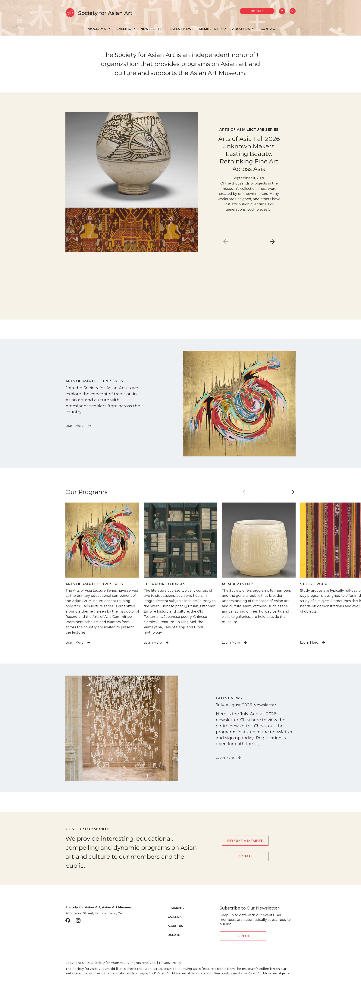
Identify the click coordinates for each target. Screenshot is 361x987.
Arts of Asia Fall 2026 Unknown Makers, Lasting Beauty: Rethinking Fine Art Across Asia (249, 153)
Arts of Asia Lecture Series (248, 130)
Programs (176, 908)
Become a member (245, 841)
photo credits (231, 973)
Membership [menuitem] (210, 29)
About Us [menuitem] (241, 29)
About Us (175, 926)
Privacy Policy (170, 962)
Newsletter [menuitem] (152, 29)
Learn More (74, 425)
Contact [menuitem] (269, 29)
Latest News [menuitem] (181, 29)
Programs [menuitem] (96, 29)
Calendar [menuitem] (125, 29)
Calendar (175, 917)
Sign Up (242, 936)
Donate (257, 11)
